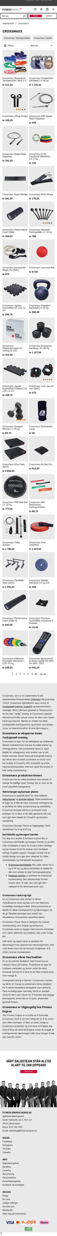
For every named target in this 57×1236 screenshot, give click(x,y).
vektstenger (8, 799)
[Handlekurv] (46, 9)
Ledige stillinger (10, 1202)
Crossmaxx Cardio (43, 38)
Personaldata (9, 1177)
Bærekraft (7, 1210)
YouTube (6, 1148)
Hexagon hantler (17, 875)
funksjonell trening (12, 706)
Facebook (7, 1141)
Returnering (8, 1174)
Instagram (7, 1145)
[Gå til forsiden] (12, 9)
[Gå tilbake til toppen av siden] (1, 1234)
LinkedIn (6, 1152)
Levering (6, 1170)
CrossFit (28, 706)
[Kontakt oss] (35, 9)
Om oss (6, 1199)
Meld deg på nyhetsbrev (14, 1213)
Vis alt (43, 674)
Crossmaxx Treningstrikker (17, 38)
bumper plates (26, 799)
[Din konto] (41, 9)
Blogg (5, 1195)
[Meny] (51, 9)
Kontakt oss (8, 1206)
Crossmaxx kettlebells (20, 864)
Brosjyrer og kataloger (13, 1184)
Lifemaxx (36, 699)
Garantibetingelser (11, 1181)
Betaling (6, 1166)
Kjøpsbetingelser (10, 1163)
